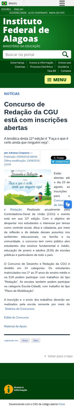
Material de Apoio (15, 326)
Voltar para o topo (60, 356)
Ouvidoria (63, 66)
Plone (62, 404)
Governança (17, 62)
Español (6, 9)
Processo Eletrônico (41, 66)
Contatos (66, 70)
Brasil (13, 3)
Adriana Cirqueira (19, 152)
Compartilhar (62, 161)
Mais (36, 340)
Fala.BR (51, 70)
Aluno (25, 340)
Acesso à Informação (41, 62)
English (18, 9)
